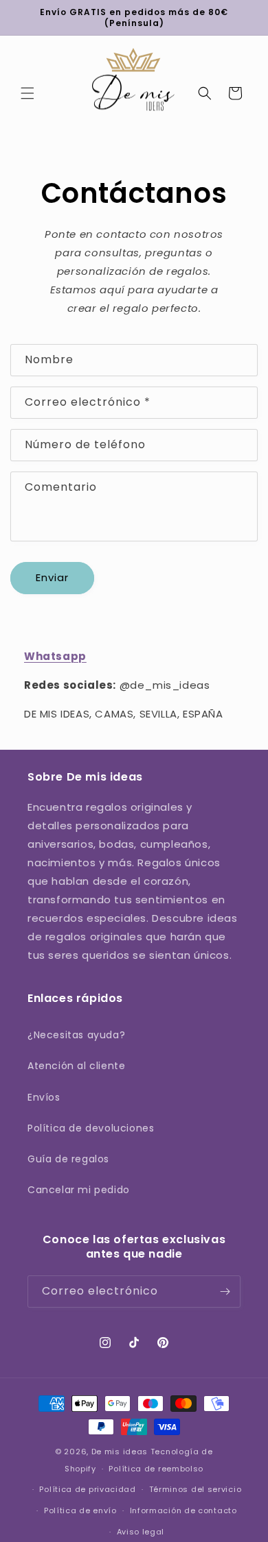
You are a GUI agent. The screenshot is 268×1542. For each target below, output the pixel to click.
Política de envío (80, 1510)
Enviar (52, 577)
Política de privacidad (87, 1489)
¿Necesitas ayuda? (76, 1035)
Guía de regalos (68, 1159)
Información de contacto (183, 1510)
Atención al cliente (76, 1066)
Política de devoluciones (90, 1128)
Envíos (43, 1097)
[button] (27, 93)
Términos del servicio (195, 1489)
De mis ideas (119, 1451)
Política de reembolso (156, 1468)
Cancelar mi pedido (78, 1190)
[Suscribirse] (225, 1291)
